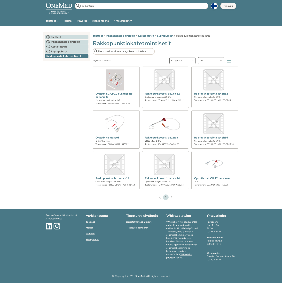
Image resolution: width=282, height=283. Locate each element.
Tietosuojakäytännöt (137, 227)
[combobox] (182, 60)
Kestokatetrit (146, 36)
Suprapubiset (165, 36)
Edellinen (161, 197)
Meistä (89, 227)
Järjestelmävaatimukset (138, 221)
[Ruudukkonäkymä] (229, 61)
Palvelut (90, 233)
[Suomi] (214, 6)
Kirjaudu (228, 5)
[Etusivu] (59, 8)
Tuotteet (98, 36)
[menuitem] (52, 21)
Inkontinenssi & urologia (120, 36)
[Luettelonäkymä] (236, 61)
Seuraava (170, 197)
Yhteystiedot (92, 239)
